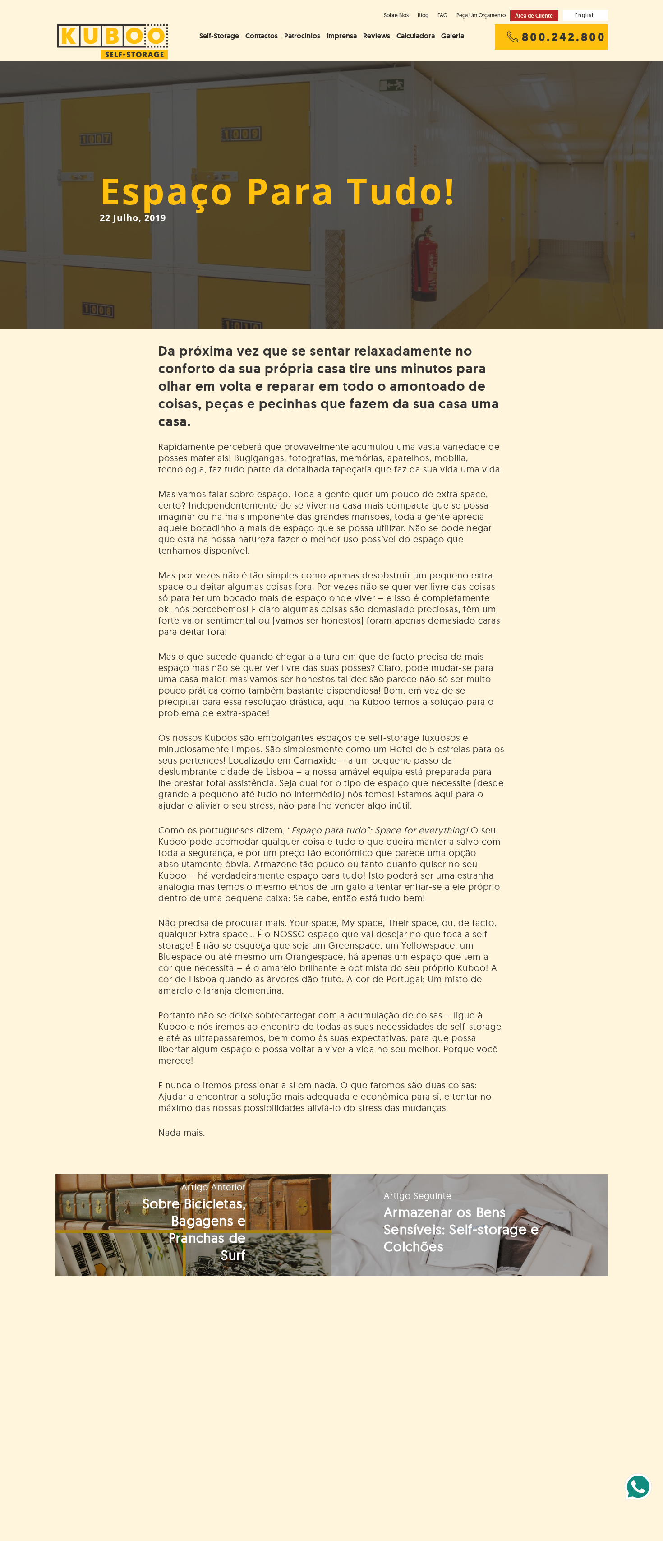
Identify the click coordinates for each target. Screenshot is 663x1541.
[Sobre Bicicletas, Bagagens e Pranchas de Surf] (193, 1225)
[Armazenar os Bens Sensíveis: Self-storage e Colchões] (470, 1225)
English (585, 15)
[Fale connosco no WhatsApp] (638, 1486)
